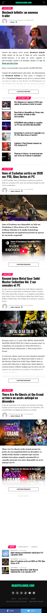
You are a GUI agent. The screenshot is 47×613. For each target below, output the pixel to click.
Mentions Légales (36, 601)
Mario (33, 599)
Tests (13, 599)
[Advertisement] (23, 520)
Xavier (12, 22)
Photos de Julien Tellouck (16, 601)
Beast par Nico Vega (10, 63)
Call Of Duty (23, 599)
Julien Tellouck (15, 191)
